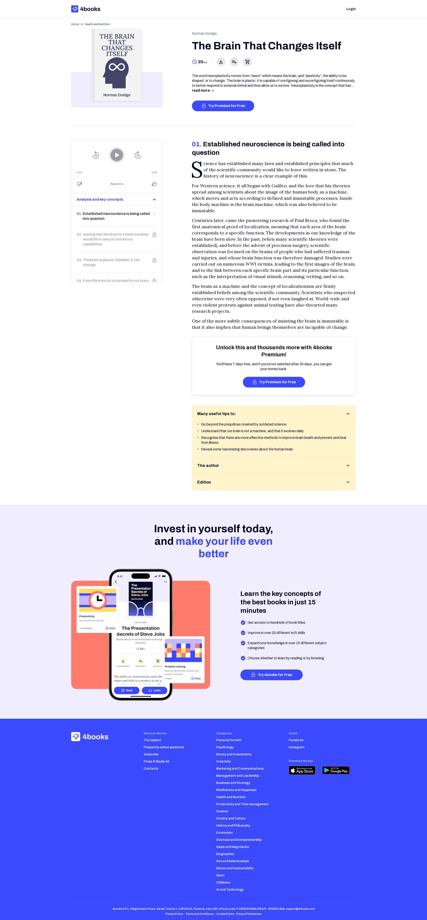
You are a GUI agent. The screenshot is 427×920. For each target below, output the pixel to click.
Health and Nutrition (97, 24)
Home (75, 24)
